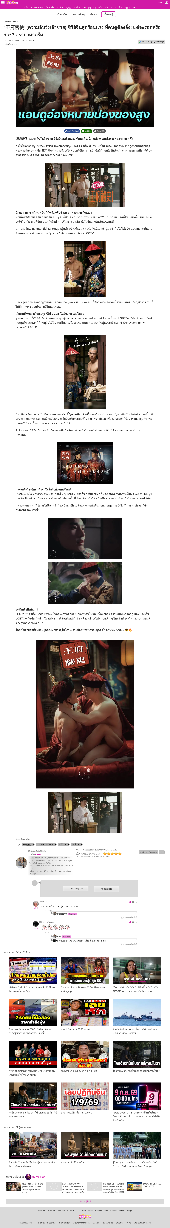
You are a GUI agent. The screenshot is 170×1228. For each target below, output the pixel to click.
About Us (96, 1223)
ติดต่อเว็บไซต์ (108, 1223)
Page (127, 8)
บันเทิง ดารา (38, 1176)
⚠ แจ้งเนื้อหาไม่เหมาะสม (148, 852)
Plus (15, 21)
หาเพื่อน (60, 7)
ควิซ (100, 7)
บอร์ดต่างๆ (79, 14)
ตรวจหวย (38, 7)
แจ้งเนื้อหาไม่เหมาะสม (142, 1223)
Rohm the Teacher (47, 922)
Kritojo (14, 44)
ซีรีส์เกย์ (62, 844)
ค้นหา (93, 14)
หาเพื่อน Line (80, 7)
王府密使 (27, 844)
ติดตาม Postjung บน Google (152, 42)
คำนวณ (108, 7)
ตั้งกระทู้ (108, 14)
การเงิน (118, 7)
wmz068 (43, 902)
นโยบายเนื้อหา (64, 1223)
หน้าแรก (28, 7)
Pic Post (92, 8)
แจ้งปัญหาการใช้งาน (123, 1223)
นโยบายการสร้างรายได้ (82, 1223)
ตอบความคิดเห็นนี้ (130, 917)
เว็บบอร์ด (50, 7)
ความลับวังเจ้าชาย (45, 844)
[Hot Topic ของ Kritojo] (21, 868)
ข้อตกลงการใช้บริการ (27, 1223)
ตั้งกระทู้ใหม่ (85, 1201)
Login (76, 888)
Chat (68, 8)
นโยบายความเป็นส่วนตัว (47, 1223)
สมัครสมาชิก (107, 889)
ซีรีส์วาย (75, 844)
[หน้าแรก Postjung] (12, 2)
